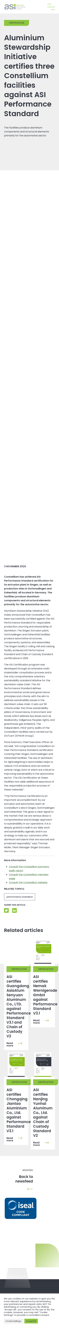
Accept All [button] (31, 1321)
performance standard (20, 896)
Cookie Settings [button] (13, 1321)
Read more (10, 1044)
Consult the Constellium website (28, 882)
